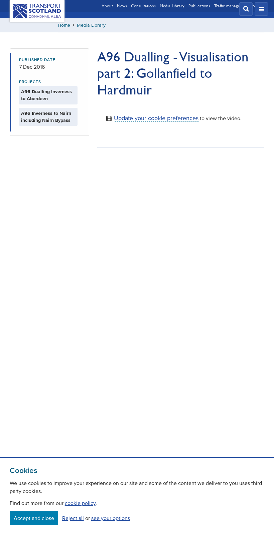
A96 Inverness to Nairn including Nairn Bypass (46, 117)
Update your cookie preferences (156, 118)
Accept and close (34, 518)
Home (64, 25)
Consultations (143, 5)
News (122, 5)
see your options (110, 518)
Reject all (73, 518)
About (107, 5)
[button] (246, 9)
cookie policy (80, 503)
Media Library (172, 5)
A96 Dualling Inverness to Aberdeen (46, 95)
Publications (199, 5)
